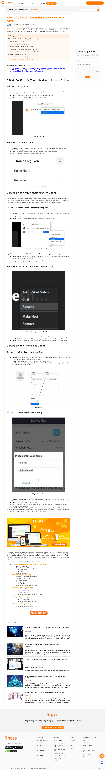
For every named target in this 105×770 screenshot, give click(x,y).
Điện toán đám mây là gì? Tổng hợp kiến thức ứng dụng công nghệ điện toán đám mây (39, 68)
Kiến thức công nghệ (21, 9)
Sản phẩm (21, 3)
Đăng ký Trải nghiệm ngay (52, 727)
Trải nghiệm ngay (94, 3)
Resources (50, 3)
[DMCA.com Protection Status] (11, 752)
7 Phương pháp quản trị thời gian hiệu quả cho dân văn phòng (31, 70)
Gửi (88, 77)
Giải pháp (32, 3)
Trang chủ (9, 9)
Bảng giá (42, 3)
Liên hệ (81, 3)
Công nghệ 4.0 (35, 9)
